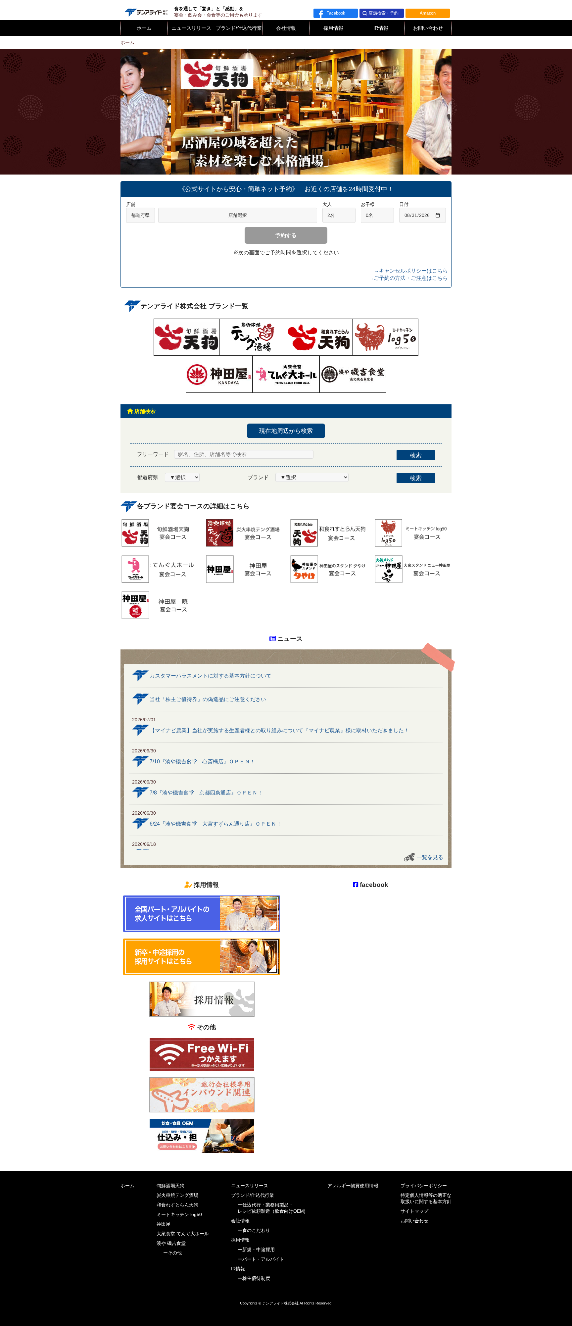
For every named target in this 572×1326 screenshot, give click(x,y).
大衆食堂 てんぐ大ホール (183, 1233)
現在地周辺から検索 (286, 430)
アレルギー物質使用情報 (352, 1185)
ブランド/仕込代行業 (239, 28)
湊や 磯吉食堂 (171, 1243)
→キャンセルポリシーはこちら (411, 271)
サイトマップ (414, 1211)
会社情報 (286, 28)
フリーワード (153, 454)
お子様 (368, 204)
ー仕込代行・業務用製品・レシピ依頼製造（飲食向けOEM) (272, 1208)
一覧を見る (430, 857)
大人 (327, 204)
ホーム (144, 28)
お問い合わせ (428, 28)
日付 (403, 204)
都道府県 (147, 477)
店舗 (130, 204)
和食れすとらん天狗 (177, 1204)
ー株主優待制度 (254, 1278)
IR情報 (380, 28)
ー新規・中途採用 (256, 1249)
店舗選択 (237, 215)
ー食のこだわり (254, 1230)
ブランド (258, 477)
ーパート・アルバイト (261, 1259)
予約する (286, 235)
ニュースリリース (191, 28)
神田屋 (163, 1224)
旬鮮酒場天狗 (170, 1185)
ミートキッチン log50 (179, 1214)
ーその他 (172, 1252)
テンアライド (145, 10)
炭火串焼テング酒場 (177, 1195)
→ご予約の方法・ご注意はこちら (408, 278)
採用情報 (333, 28)
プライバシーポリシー (424, 1185)
